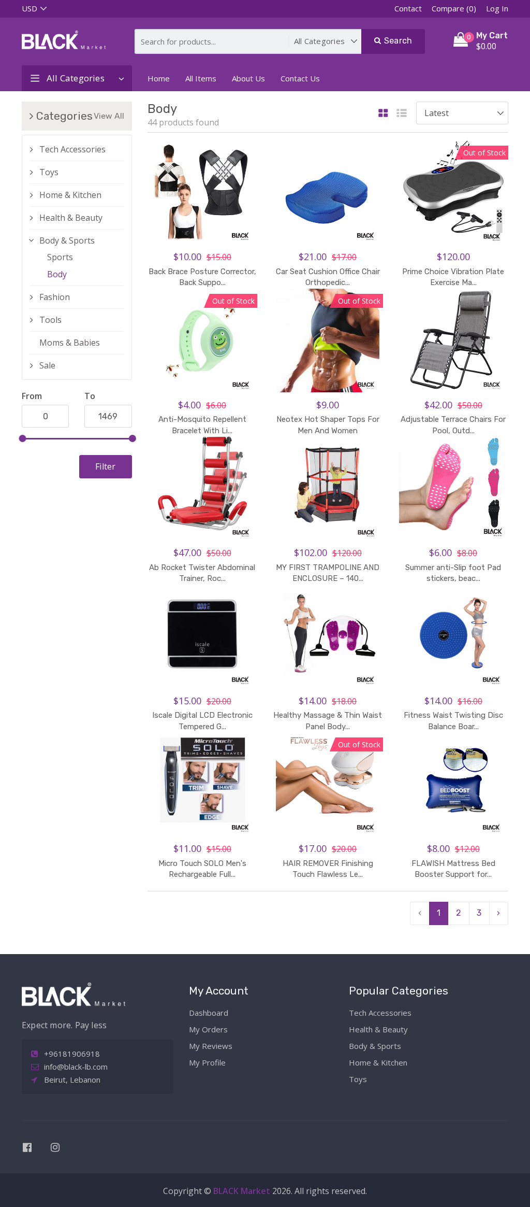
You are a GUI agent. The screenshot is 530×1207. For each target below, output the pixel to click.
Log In (497, 8)
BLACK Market (242, 1191)
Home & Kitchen (70, 195)
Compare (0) (454, 8)
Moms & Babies (69, 342)
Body (57, 274)
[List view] (401, 113)
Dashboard (208, 1012)
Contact (408, 8)
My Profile (207, 1062)
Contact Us (300, 78)
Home (159, 78)
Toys (48, 172)
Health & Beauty (70, 217)
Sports (60, 257)
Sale (47, 365)
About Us (248, 78)
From (32, 396)
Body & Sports (67, 240)
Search (397, 41)
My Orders (208, 1029)
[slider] (22, 438)
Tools (50, 319)
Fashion (54, 297)
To (89, 396)
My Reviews (210, 1046)
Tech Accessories (72, 149)
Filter (105, 466)
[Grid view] (383, 113)
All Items (200, 78)
